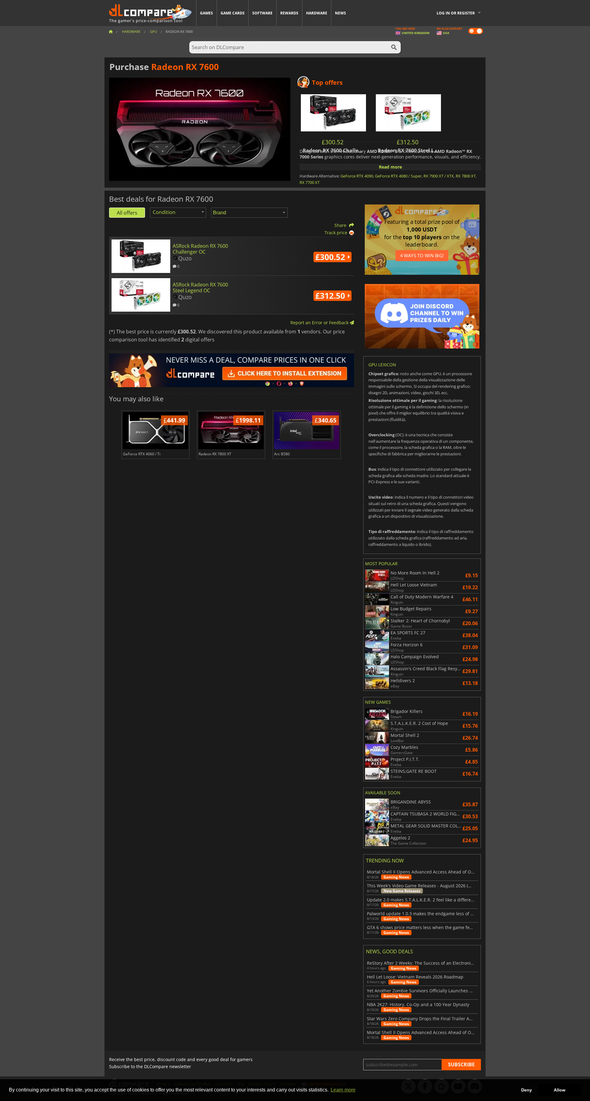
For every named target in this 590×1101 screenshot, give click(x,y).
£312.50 (331, 295)
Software (262, 13)
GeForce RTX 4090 (356, 176)
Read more (390, 167)
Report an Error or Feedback (320, 322)
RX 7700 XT (310, 182)
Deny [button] (526, 1089)
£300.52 (331, 257)
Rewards (289, 13)
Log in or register (456, 13)
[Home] (110, 31)
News (340, 13)
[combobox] (178, 213)
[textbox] (165, 212)
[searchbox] (250, 213)
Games (206, 13)
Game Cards (233, 13)
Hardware (316, 13)
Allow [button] (559, 1089)
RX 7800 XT (466, 176)
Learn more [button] (343, 1089)
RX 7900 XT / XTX (438, 176)
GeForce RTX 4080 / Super (398, 176)
